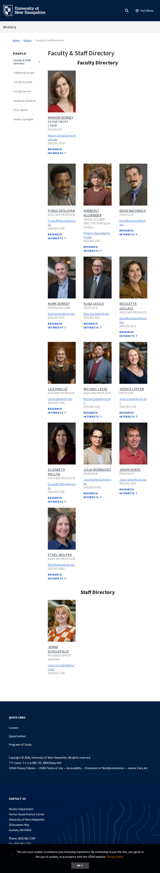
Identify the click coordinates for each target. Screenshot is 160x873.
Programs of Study (20, 744)
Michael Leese (95, 389)
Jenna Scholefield (58, 649)
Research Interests (55, 236)
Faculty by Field (23, 82)
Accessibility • (75, 768)
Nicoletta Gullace (128, 305)
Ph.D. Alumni (21, 110)
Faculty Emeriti (22, 91)
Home (16, 40)
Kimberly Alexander (92, 212)
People (19, 53)
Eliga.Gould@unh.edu (96, 314)
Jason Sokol (130, 469)
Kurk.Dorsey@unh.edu (61, 314)
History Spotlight (23, 119)
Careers (13, 728)
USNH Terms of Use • (52, 768)
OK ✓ (80, 865)
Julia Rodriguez (97, 469)
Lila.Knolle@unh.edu (60, 399)
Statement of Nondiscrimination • (106, 768)
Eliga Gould (94, 303)
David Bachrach (132, 210)
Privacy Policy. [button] (115, 857)
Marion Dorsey (60, 117)
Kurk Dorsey (58, 303)
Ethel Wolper (60, 555)
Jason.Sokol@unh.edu (133, 479)
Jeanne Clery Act (137, 768)
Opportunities (17, 736)
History (9, 27)
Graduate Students (25, 100)
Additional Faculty (24, 72)
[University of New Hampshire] (27, 10)
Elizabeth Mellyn (56, 471)
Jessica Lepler (131, 389)
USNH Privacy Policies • (23, 768)
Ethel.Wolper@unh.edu (61, 565)
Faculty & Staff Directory (22, 62)
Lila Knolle (57, 389)
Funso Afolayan (61, 210)
